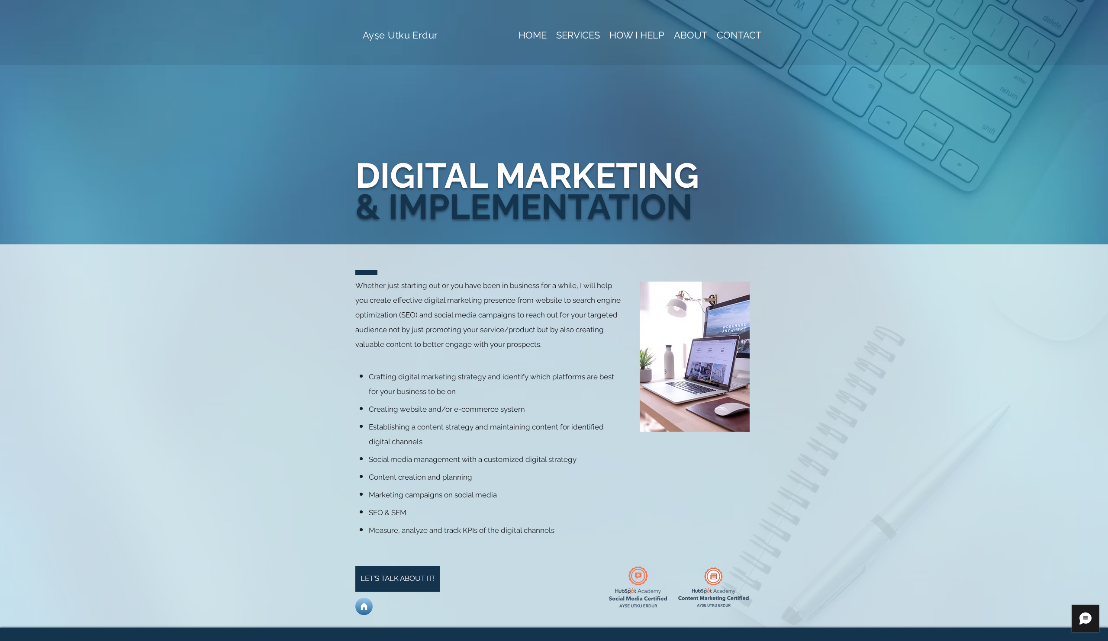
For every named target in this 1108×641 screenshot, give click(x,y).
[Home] (364, 606)
